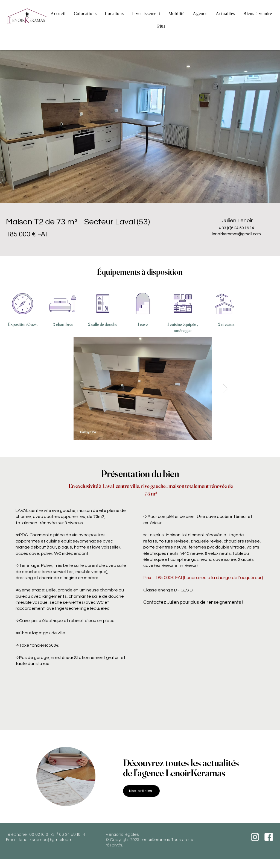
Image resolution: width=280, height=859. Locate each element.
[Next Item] (225, 388)
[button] (161, 26)
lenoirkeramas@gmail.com (45, 839)
